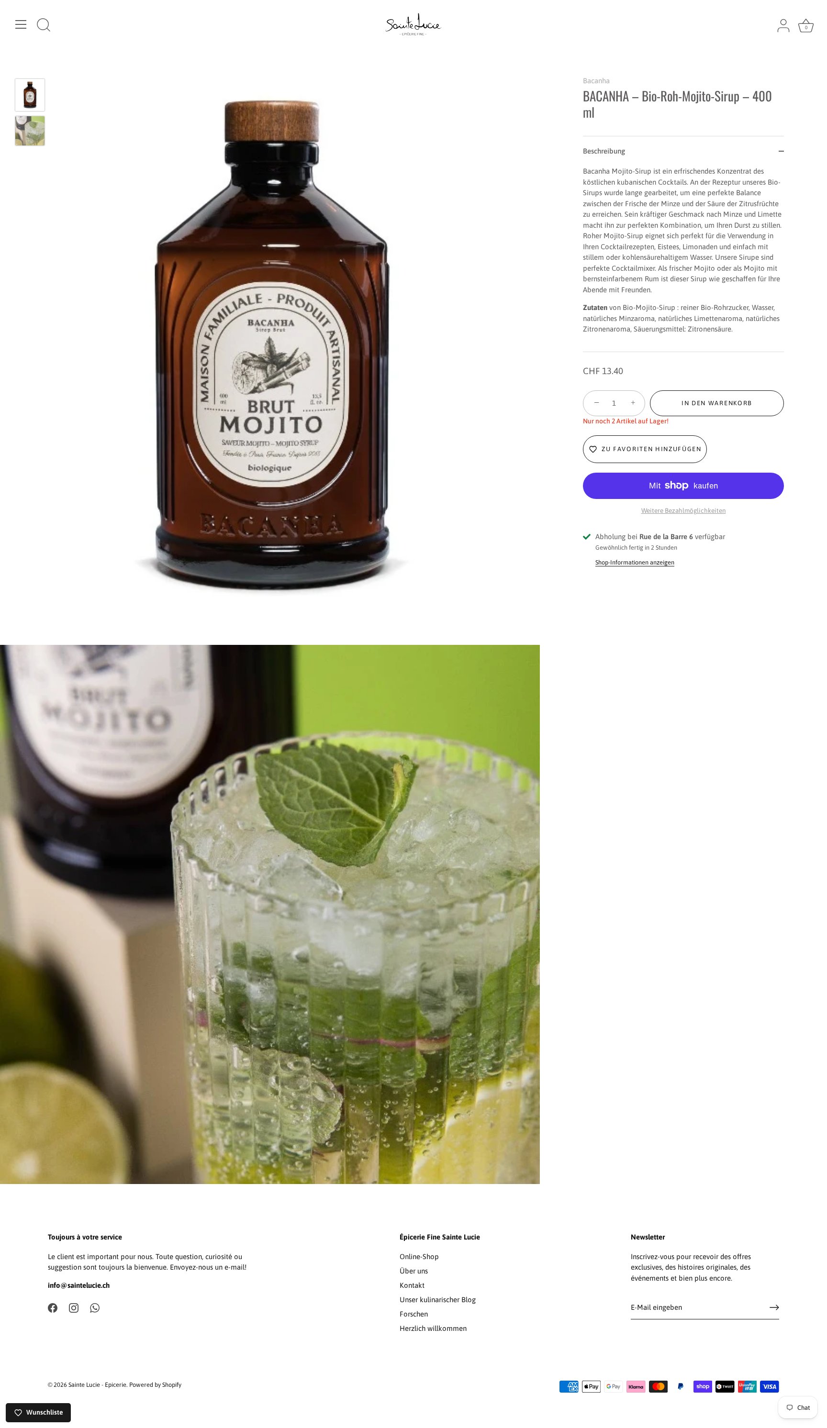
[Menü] (21, 24)
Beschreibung (604, 151)
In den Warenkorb (717, 403)
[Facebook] (52, 1307)
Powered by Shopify (155, 1384)
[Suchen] (43, 25)
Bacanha (596, 81)
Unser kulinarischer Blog (438, 1299)
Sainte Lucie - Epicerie (97, 1384)
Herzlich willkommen (433, 1328)
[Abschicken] (774, 1307)
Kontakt (412, 1285)
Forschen (414, 1314)
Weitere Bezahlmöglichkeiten (683, 510)
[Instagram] (73, 1307)
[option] (29, 96)
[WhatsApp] (95, 1307)
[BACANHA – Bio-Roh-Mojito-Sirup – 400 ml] (30, 94)
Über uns (414, 1271)
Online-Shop (419, 1256)
